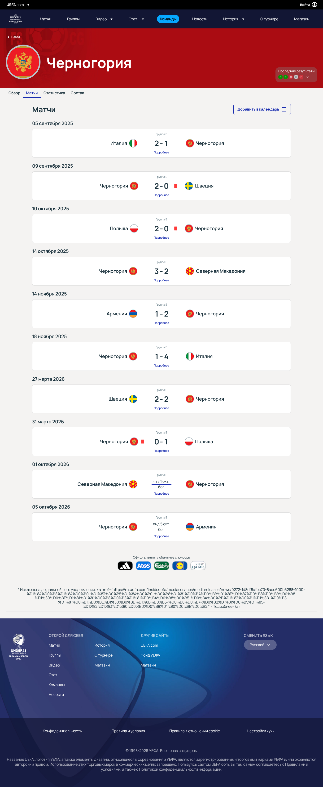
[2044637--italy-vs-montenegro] (161, 143)
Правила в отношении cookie (194, 730)
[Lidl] (180, 565)
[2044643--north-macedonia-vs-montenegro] (161, 484)
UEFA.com (149, 645)
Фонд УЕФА (150, 655)
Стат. (53, 674)
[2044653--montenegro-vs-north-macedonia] (161, 271)
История (102, 645)
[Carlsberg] (161, 565)
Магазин (102, 665)
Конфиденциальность (62, 730)
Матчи (32, 93)
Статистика (54, 93)
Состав (77, 93)
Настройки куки (261, 730)
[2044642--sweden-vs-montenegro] (161, 399)
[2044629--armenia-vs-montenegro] (161, 313)
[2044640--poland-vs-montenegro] (161, 228)
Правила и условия (128, 730)
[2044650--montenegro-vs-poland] (161, 441)
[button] (104, 18)
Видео (54, 665)
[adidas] (125, 565)
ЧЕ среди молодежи (16, 18)
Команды (57, 684)
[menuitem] (47, 18)
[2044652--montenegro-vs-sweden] (161, 185)
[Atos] (143, 565)
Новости (56, 694)
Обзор (14, 93)
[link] (45, 18)
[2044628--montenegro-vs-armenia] (161, 526)
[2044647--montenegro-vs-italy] (161, 356)
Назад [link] (15, 37)
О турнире (104, 655)
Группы (55, 655)
